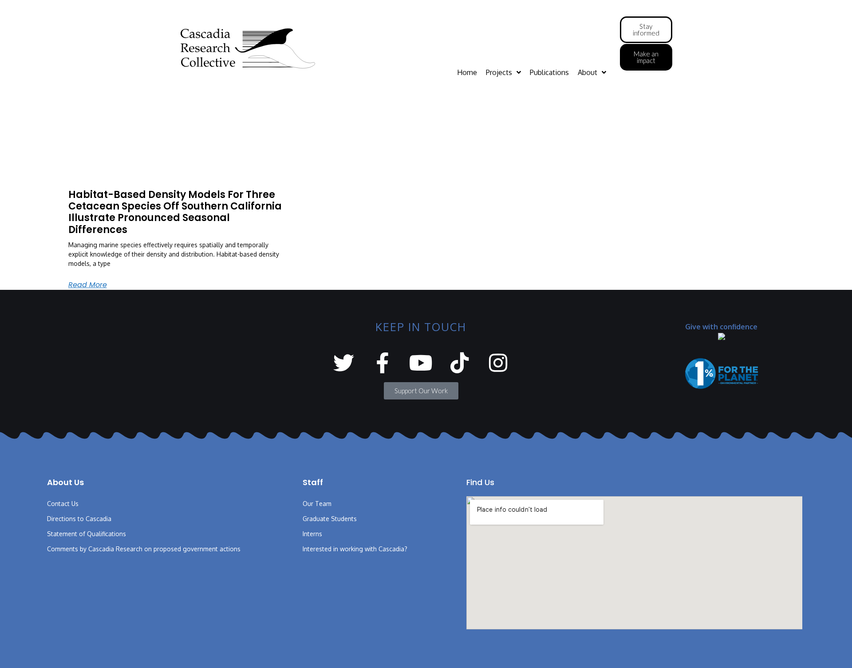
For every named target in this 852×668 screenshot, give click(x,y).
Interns (312, 534)
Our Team (317, 503)
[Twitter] (343, 362)
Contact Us (63, 503)
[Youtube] (420, 362)
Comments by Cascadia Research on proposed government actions (144, 549)
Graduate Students (330, 518)
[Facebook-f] (382, 362)
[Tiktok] (459, 362)
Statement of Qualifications (86, 534)
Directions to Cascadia (79, 518)
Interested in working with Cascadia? (355, 549)
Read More (87, 285)
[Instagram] (498, 362)
